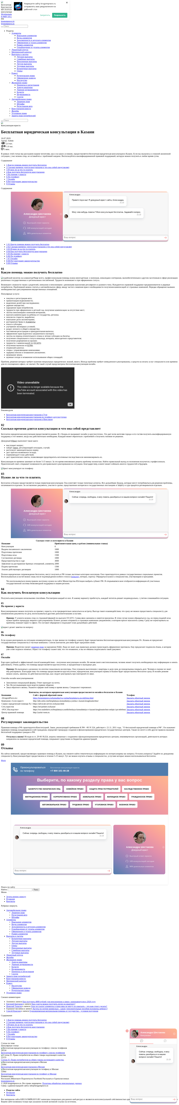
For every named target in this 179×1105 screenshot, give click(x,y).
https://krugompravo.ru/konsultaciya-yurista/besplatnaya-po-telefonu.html (63, 698)
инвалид (75, 577)
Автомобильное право (22, 99)
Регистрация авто (24, 106)
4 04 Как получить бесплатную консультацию (26, 251)
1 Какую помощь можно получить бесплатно (26, 165)
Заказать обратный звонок (138, 698)
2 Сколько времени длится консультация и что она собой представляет (37, 167)
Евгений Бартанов (14, 1004)
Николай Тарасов (14, 1006)
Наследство (22, 80)
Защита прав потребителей (24, 116)
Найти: (4, 889)
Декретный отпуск (20, 50)
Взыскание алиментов (27, 35)
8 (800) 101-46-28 (8, 16)
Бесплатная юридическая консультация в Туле (26, 415)
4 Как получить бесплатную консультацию (25, 172)
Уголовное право (19, 113)
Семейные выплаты (26, 59)
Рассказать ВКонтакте (11, 1079)
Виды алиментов (24, 38)
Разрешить (60, 15)
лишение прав (37, 647)
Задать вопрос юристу (16, 897)
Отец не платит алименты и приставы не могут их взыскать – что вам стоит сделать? (69, 1006)
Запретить (45, 15)
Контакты (10, 901)
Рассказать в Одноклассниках (55, 1079)
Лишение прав (23, 101)
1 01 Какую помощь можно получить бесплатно (27, 244)
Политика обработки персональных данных (62, 1083)
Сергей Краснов (13, 1011)
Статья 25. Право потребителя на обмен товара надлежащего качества (32, 1060)
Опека (19, 71)
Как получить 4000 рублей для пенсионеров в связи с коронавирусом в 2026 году (59, 1002)
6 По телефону (12, 177)
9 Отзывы (10, 184)
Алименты (16, 33)
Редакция (10, 899)
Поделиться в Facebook (31, 1079)
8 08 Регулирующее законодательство (23, 261)
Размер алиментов (25, 45)
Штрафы (21, 104)
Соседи (20, 97)
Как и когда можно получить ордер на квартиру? (53, 1004)
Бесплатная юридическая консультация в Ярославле (29, 419)
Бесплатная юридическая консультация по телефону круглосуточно (36, 417)
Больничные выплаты (26, 68)
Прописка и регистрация (28, 85)
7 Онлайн (10, 179)
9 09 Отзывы (12, 263)
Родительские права (26, 75)
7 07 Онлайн (12, 258)
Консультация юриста (21, 108)
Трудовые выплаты (25, 66)
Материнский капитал (22, 52)
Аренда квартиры (25, 87)
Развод (15, 73)
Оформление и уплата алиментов (32, 43)
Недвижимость (23, 94)
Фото (3, 760)
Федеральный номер (10, 14)
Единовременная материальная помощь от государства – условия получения (64, 1011)
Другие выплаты (24, 64)
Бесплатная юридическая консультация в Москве (23, 1067)
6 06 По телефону (14, 256)
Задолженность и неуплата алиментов (34, 40)
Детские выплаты (25, 57)
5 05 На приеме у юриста (17, 254)
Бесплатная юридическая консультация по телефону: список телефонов (33, 1053)
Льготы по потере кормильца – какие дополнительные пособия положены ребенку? (70, 1009)
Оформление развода (26, 78)
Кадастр (20, 92)
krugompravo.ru (7, 21)
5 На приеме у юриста (16, 174)
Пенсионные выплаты (27, 61)
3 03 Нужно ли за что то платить (20, 249)
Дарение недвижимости (27, 90)
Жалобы (15, 111)
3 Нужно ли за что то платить (19, 170)
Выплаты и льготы (20, 54)
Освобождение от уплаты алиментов (33, 47)
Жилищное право (19, 83)
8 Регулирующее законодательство (21, 181)
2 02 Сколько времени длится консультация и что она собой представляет (39, 247)
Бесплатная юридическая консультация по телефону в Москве (28, 1074)
